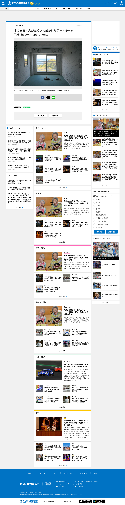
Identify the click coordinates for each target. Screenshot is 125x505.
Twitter (111, 3)
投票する (99, 232)
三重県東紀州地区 (102, 224)
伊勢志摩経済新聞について (64, 481)
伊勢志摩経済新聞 (18, 3)
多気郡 (98, 209)
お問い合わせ (79, 484)
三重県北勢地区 (101, 215)
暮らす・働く (67, 8)
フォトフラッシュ (20, 25)
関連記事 (67, 90)
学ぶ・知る (79, 8)
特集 (88, 8)
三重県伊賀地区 (101, 221)
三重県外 (99, 227)
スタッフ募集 (79, 486)
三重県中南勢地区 (102, 218)
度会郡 (98, 212)
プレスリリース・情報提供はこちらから (87, 481)
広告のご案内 (60, 486)
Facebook (107, 3)
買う (56, 8)
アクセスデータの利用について (65, 484)
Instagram (115, 3)
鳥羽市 (98, 202)
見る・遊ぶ (47, 8)
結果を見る (111, 232)
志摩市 (98, 205)
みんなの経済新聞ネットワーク (29, 501)
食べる (37, 8)
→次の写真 (59, 90)
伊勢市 (98, 199)
